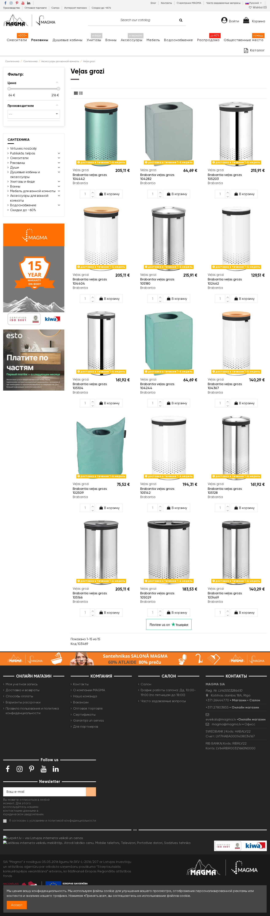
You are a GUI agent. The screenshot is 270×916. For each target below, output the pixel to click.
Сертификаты (84, 714)
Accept (17, 905)
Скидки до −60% (101, 7)
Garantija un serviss (88, 720)
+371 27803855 (217, 707)
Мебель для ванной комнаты (32, 191)
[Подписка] (91, 791)
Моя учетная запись (22, 684)
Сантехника (19, 140)
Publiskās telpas (22, 153)
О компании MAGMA (189, 2)
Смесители (19, 158)
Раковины (17, 163)
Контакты (167, 2)
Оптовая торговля (36, 7)
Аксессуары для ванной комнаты (29, 198)
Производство (11, 7)
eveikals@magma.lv (221, 719)
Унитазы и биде (22, 181)
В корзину (112, 194)
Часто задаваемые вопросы (223, 2)
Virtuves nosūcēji (23, 148)
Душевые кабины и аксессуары (25, 174)
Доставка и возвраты (22, 690)
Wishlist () (259, 7)
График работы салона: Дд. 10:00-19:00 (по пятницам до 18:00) (168, 692)
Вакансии (81, 702)
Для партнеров (85, 726)
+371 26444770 (217, 700)
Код (74, 644)
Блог (154, 2)
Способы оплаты (19, 696)
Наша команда (85, 696)
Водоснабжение (23, 205)
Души (14, 167)
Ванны (15, 186)
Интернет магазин (76, 7)
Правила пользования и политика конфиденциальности (32, 710)
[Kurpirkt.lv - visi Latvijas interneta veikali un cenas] (43, 838)
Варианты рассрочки (23, 702)
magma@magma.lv (227, 724)
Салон (55, 7)
